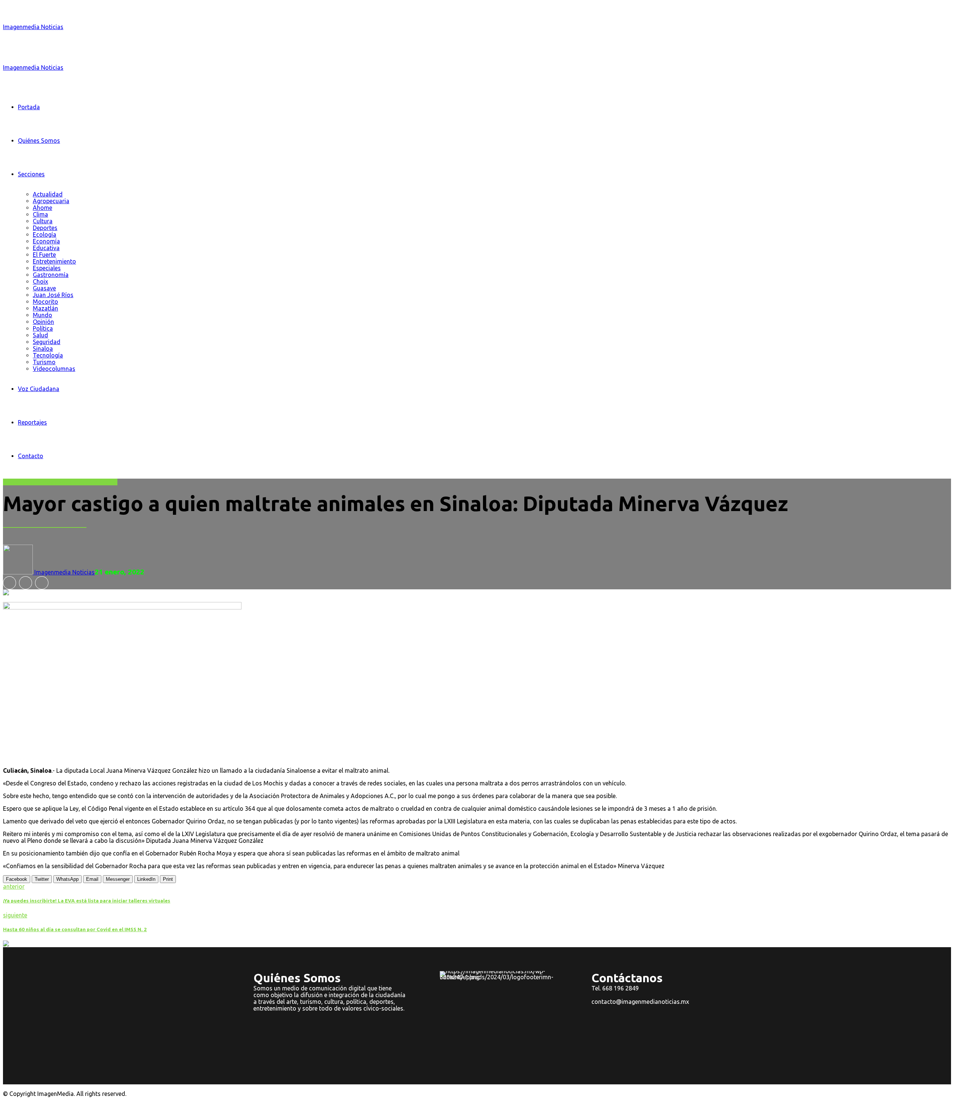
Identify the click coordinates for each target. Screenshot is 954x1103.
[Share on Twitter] (25, 582)
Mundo (42, 315)
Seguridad (46, 341)
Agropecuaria (51, 201)
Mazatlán (45, 308)
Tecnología (48, 355)
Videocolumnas (54, 368)
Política (43, 328)
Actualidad (48, 194)
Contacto (30, 456)
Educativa (46, 248)
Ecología (44, 234)
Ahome (42, 207)
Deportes (45, 227)
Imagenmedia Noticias (33, 26)
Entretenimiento (54, 261)
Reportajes (32, 422)
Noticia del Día (77, 482)
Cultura (43, 221)
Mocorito (45, 301)
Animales (45, 482)
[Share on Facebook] (9, 582)
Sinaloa (43, 348)
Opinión (43, 321)
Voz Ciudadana (38, 388)
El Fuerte (44, 254)
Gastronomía (51, 274)
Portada (29, 107)
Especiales (47, 268)
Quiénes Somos (39, 140)
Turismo (44, 362)
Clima (40, 214)
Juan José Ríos (53, 294)
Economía (46, 241)
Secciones (31, 174)
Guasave (44, 288)
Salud (40, 335)
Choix (40, 281)
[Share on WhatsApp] (41, 582)
